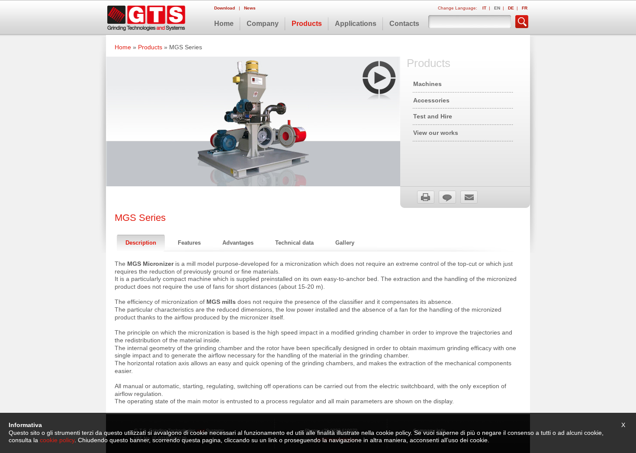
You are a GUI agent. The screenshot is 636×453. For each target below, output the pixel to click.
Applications (355, 23)
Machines (427, 83)
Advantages (238, 242)
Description (140, 242)
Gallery (344, 242)
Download (225, 8)
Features (189, 242)
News (250, 8)
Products (307, 23)
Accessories (431, 100)
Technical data (294, 242)
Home (224, 23)
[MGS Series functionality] (379, 80)
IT (484, 8)
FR (524, 8)
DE (511, 8)
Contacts (404, 23)
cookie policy (57, 440)
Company (263, 23)
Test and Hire (432, 116)
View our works (435, 132)
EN (497, 8)
